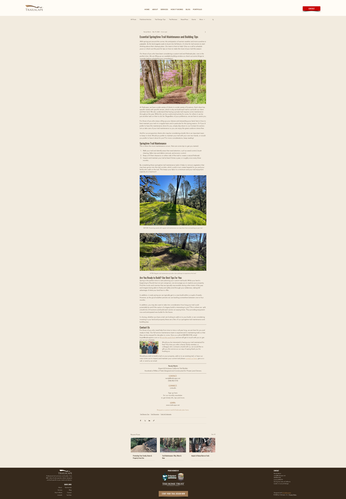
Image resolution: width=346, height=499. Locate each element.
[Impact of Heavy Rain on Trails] (202, 445)
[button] (213, 19)
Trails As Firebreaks (166, 414)
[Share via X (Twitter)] (145, 420)
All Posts (133, 19)
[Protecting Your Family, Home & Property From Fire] (144, 445)
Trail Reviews (173, 19)
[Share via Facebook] (140, 420)
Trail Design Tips (160, 19)
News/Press (184, 19)
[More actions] (205, 32)
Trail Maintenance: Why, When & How (171, 457)
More (201, 19)
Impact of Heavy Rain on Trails (200, 456)
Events (194, 19)
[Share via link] (154, 420)
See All (213, 434)
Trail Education (155, 414)
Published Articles (145, 19)
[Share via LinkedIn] (149, 420)
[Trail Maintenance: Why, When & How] (173, 445)
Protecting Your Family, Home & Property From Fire (142, 457)
